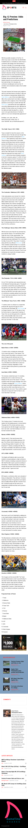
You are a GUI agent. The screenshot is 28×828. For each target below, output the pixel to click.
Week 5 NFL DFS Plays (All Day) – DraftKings (14, 766)
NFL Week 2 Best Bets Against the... (17, 679)
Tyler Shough (21, 308)
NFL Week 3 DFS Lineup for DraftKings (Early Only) (14, 784)
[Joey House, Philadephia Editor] (7, 730)
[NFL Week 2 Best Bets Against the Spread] (6, 680)
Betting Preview (6, 22)
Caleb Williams (5, 97)
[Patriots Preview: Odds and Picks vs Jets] (6, 663)
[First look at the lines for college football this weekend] (6, 688)
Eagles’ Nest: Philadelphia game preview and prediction (17, 670)
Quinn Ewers (5, 104)
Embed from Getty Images (7, 171)
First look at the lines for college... (17, 686)
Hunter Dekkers (18, 383)
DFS (2, 763)
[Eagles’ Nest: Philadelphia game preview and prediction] (6, 671)
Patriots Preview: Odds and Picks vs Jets (14, 3)
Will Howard (19, 243)
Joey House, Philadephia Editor (10, 24)
